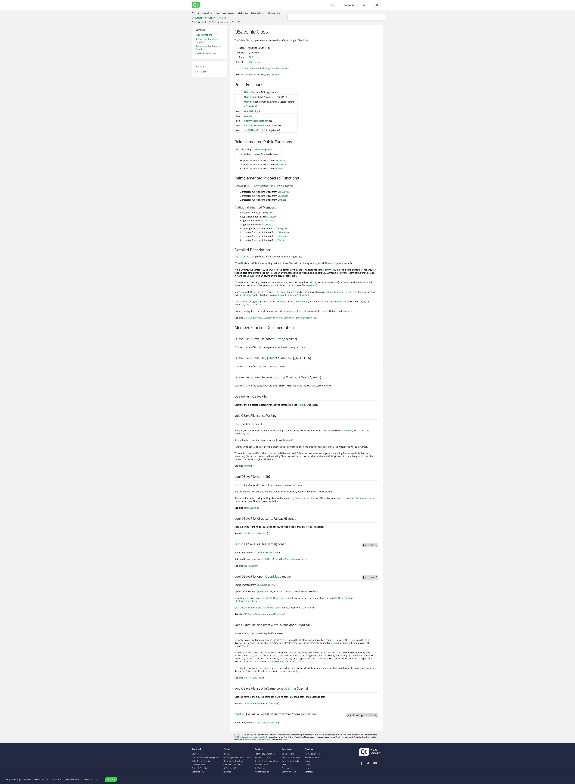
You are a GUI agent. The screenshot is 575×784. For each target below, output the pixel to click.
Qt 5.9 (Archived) (199, 22)
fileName (260, 149)
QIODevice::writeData (267, 722)
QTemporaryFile (308, 317)
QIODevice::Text (342, 598)
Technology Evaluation (265, 753)
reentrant (275, 74)
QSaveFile (244, 40)
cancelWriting (251, 111)
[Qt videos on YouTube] (375, 763)
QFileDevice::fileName (268, 552)
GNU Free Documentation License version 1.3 (251, 737)
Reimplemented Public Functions (206, 40)
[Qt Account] (377, 5)
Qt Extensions (274, 12)
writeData (259, 185)
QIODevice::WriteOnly (280, 598)
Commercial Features (232, 764)
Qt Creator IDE (229, 768)
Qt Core (212, 22)
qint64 (239, 714)
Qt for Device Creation (201, 761)
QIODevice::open (265, 585)
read (276, 295)
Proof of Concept (262, 757)
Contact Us (349, 5)
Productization (261, 764)
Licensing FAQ (198, 771)
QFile (252, 292)
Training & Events (312, 753)
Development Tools (290, 761)
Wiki (193, 12)
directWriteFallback (254, 120)
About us (309, 749)
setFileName (250, 130)
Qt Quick (227, 771)
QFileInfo (277, 317)
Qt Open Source (198, 764)
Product (226, 749)
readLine (285, 295)
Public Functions (203, 35)
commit (248, 116)
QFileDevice (254, 62)
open (257, 154)
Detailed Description (205, 53)
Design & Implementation (266, 761)
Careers (308, 764)
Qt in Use (227, 753)
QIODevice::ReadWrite (245, 607)
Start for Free (197, 753)
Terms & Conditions (200, 768)
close (257, 301)
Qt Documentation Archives (209, 17)
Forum (217, 12)
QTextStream (350, 292)
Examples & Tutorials (291, 757)
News (307, 761)
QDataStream (333, 292)
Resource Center (258, 12)
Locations (309, 768)
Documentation (205, 12)
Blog (333, 5)
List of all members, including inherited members (264, 68)
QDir (286, 317)
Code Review (242, 12)
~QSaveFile (250, 106)
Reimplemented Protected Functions (208, 47)
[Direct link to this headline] (264, 84)
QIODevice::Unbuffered (245, 601)
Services (259, 749)
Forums (285, 768)
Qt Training (260, 768)
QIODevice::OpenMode (255, 614)
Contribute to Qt (289, 771)
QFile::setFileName (253, 703)
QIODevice (280, 164)
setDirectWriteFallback (256, 125)
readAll (296, 295)
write (335, 282)
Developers (287, 749)
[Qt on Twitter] (368, 763)
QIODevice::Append (271, 607)
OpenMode (273, 576)
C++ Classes (223, 22)
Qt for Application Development (205, 757)
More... (306, 40)
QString (279, 338)
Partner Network (262, 771)
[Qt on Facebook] (361, 763)
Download (196, 749)
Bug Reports (228, 12)
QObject (279, 168)
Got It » (111, 779)
